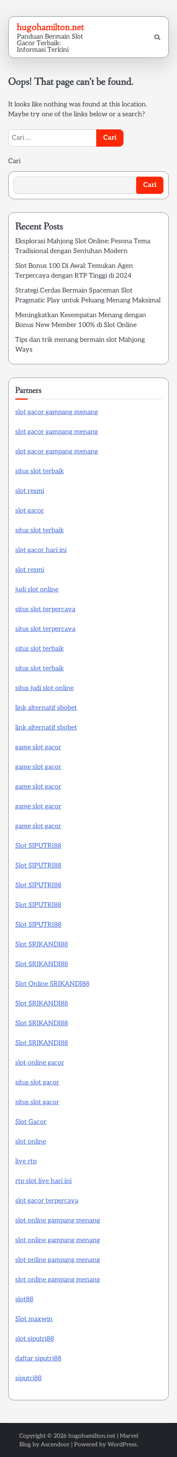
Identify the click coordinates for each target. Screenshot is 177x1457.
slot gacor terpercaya (46, 1201)
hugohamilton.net (50, 27)
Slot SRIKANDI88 (41, 944)
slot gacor (29, 511)
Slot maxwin (34, 1319)
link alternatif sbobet (46, 708)
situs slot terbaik (39, 471)
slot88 (24, 1299)
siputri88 (28, 1378)
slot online (30, 1142)
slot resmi (29, 491)
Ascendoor (55, 1444)
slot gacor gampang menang (56, 412)
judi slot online (36, 590)
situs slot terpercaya (45, 609)
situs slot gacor (37, 1082)
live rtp (26, 1161)
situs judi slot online (44, 688)
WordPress (122, 1444)
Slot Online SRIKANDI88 (52, 984)
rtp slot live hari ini (43, 1181)
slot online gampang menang (57, 1221)
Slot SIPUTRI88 (38, 846)
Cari (14, 161)
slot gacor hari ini (41, 550)
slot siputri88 (34, 1339)
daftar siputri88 (38, 1359)
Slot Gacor (31, 1122)
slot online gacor (39, 1063)
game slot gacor (38, 747)
